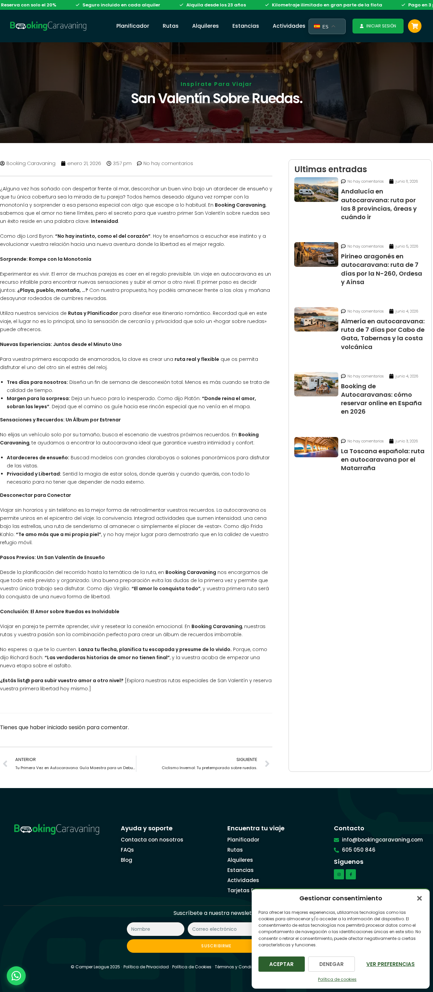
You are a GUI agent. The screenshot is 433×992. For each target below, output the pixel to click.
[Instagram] (339, 874)
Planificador (132, 26)
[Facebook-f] (351, 874)
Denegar (331, 964)
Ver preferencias (390, 964)
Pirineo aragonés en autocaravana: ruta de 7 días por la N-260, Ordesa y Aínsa (381, 269)
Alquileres (205, 26)
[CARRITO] (414, 26)
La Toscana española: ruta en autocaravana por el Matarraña (383, 459)
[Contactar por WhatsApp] (16, 975)
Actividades (289, 26)
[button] (419, 898)
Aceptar (281, 964)
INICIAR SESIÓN (381, 26)
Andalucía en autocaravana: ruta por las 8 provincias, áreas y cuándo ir (379, 204)
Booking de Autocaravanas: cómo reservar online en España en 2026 (381, 399)
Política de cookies (337, 979)
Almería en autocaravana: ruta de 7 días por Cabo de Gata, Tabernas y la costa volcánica (383, 334)
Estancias (245, 26)
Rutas (171, 26)
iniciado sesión (66, 727)
